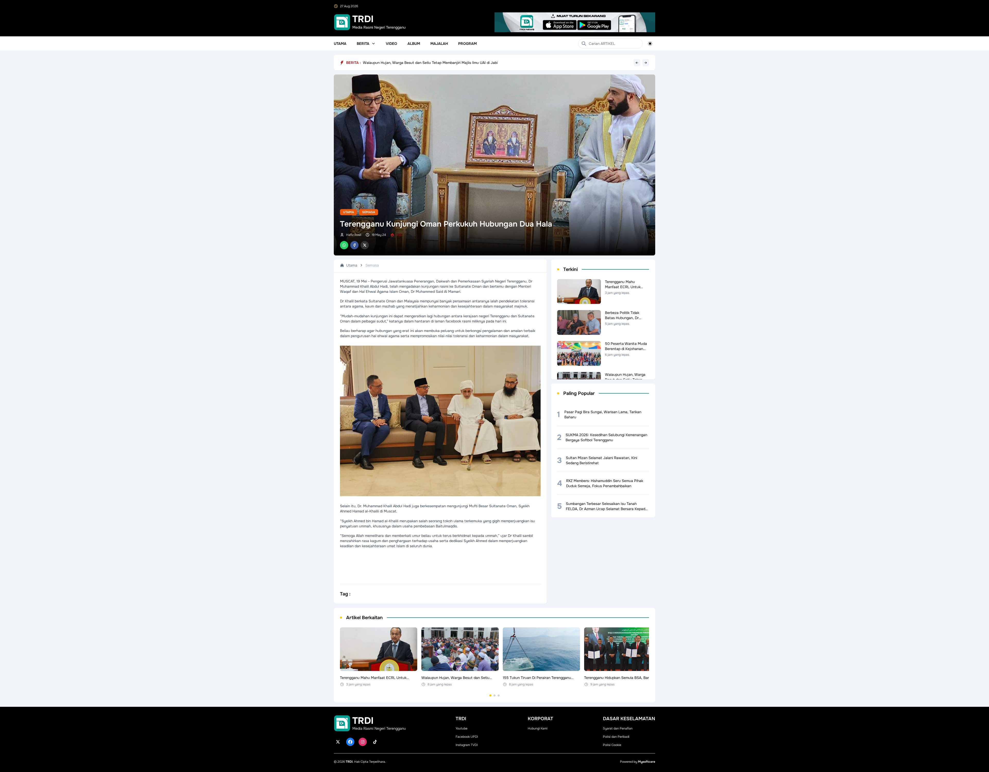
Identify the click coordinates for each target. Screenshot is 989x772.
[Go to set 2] (494, 695)
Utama (340, 43)
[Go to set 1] (490, 695)
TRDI (349, 762)
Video (391, 43)
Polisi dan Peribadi (616, 737)
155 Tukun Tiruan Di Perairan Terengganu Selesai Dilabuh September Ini (422, 62)
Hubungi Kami (538, 728)
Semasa (368, 212)
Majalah (439, 43)
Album (413, 43)
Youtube (461, 728)
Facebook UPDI (467, 737)
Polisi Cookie (612, 745)
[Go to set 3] (499, 695)
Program (467, 43)
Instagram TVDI (467, 745)
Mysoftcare (646, 762)
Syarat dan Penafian (618, 728)
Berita (363, 43)
